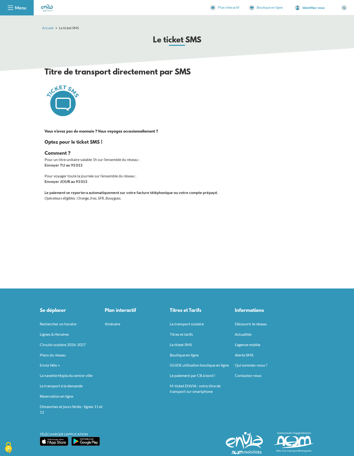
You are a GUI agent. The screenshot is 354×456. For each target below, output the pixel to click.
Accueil (47, 28)
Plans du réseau (53, 355)
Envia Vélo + (50, 365)
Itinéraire (112, 324)
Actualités (243, 334)
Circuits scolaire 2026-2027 (63, 344)
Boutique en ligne (184, 355)
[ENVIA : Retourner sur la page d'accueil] (47, 7)
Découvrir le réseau (251, 324)
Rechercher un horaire (58, 324)
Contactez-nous (248, 375)
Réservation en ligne (56, 396)
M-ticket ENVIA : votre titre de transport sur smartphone (195, 388)
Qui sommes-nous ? (251, 365)
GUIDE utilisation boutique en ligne (199, 365)
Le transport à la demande (61, 385)
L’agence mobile (247, 344)
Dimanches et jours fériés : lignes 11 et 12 (71, 409)
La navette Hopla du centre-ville (66, 375)
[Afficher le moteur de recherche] (344, 7)
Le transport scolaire (187, 324)
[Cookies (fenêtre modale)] (8, 448)
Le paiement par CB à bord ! (192, 375)
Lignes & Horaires (54, 334)
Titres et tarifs (181, 334)
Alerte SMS (244, 355)
